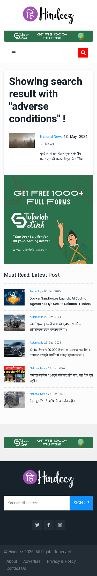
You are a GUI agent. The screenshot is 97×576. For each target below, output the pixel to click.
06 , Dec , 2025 (52, 291)
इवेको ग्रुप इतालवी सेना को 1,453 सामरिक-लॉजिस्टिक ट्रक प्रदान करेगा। (56, 327)
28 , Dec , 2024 (56, 394)
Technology (36, 291)
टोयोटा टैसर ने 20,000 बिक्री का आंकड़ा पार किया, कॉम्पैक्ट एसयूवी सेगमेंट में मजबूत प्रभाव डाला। (60, 352)
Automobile (36, 317)
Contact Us (16, 568)
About (11, 561)
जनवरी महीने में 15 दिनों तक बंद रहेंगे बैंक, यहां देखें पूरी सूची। (61, 378)
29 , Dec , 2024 (52, 317)
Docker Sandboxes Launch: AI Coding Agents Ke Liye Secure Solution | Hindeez (61, 301)
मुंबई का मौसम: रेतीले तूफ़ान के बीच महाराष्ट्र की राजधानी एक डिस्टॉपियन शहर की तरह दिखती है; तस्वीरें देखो (62, 156)
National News (51, 136)
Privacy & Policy (61, 561)
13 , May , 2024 (75, 136)
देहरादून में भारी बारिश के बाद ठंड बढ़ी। (52, 401)
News (49, 144)
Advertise (32, 561)
